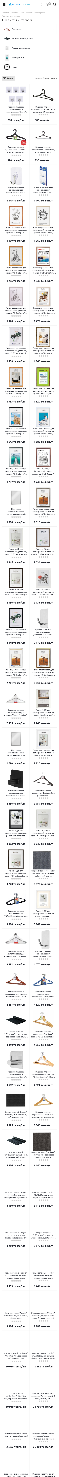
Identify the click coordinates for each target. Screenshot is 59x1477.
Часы (14, 67)
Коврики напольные (22, 38)
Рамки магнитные (21, 48)
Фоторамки (18, 57)
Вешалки (16, 29)
